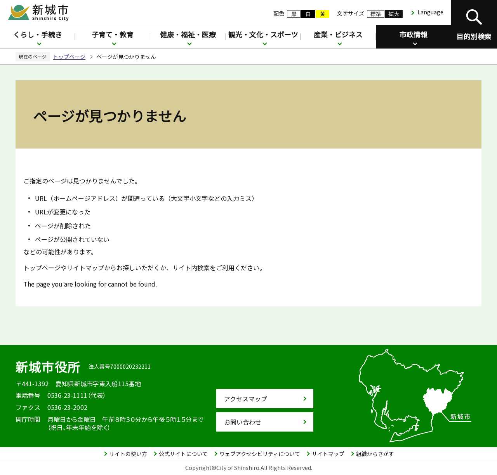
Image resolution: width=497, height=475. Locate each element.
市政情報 (413, 34)
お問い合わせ (242, 422)
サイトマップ (328, 454)
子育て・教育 (113, 34)
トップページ (69, 56)
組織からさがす (375, 454)
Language (430, 12)
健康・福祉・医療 (188, 34)
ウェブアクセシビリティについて (259, 454)
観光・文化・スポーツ (263, 34)
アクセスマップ (245, 398)
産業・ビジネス (338, 34)
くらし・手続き (37, 34)
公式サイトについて (183, 454)
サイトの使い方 (128, 454)
